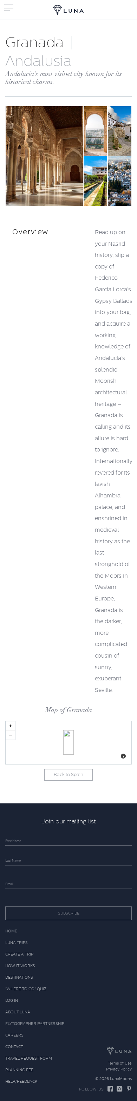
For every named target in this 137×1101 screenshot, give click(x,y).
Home (11, 931)
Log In (11, 1001)
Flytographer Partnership (34, 1024)
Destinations (19, 977)
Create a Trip (19, 954)
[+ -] (68, 742)
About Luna (17, 1012)
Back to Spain (68, 774)
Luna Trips (16, 943)
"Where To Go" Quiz (25, 989)
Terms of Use (120, 1063)
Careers (14, 1035)
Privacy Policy (119, 1069)
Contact (14, 1047)
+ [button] (10, 725)
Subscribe (68, 913)
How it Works (20, 966)
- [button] (10, 735)
